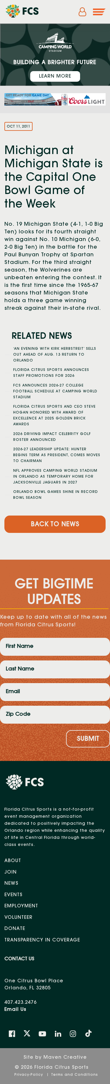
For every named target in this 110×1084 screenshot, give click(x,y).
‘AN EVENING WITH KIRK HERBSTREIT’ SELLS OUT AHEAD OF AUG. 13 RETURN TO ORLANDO (54, 354)
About (12, 861)
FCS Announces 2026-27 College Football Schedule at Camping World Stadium (55, 391)
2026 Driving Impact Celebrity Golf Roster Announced (52, 437)
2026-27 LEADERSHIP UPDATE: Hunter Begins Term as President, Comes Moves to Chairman (56, 455)
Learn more (55, 76)
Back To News (55, 524)
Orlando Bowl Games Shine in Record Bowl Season (55, 495)
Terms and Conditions (74, 1075)
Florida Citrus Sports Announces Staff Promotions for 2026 (51, 373)
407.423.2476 (20, 1002)
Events (13, 895)
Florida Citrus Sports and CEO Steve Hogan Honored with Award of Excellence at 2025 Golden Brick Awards (54, 415)
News (11, 883)
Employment (21, 906)
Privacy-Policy (29, 1075)
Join (10, 872)
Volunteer (18, 917)
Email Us (15, 1009)
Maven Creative (65, 1057)
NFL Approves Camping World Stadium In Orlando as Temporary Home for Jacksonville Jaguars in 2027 (55, 476)
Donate (14, 928)
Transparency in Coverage (42, 940)
